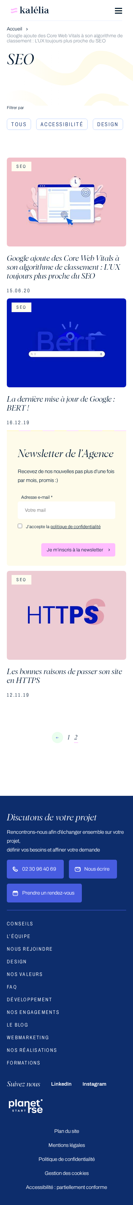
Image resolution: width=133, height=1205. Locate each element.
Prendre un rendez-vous (48, 893)
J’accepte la (63, 526)
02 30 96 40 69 (39, 869)
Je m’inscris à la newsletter (75, 549)
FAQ (12, 987)
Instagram (94, 1084)
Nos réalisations (32, 1050)
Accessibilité (62, 124)
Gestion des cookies (67, 1173)
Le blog (17, 1025)
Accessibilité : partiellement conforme (66, 1187)
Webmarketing (28, 1037)
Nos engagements (33, 1012)
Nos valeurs (25, 974)
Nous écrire (96, 869)
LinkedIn (61, 1084)
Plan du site (66, 1131)
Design (108, 124)
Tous (19, 124)
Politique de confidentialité (67, 1159)
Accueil (15, 28)
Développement (29, 999)
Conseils (20, 923)
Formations (24, 1063)
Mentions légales (66, 1145)
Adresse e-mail (37, 497)
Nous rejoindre (30, 949)
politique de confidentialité (75, 526)
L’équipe (19, 936)
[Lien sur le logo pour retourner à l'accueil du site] (30, 9)
